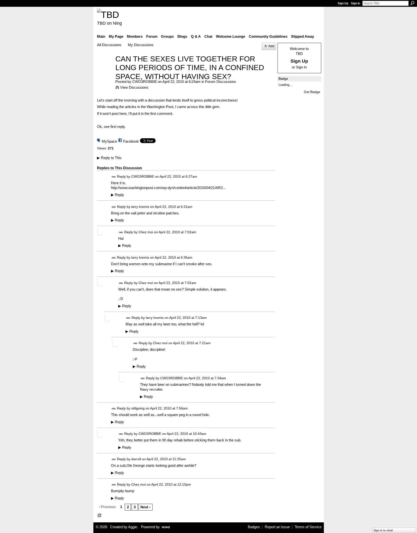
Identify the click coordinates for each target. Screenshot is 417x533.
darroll (136, 459)
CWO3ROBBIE (144, 82)
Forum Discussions (220, 82)
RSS (99, 515)
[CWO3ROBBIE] (104, 68)
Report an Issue (277, 527)
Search (412, 3)
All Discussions (109, 45)
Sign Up (343, 3)
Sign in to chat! (383, 530)
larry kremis (140, 207)
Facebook (131, 141)
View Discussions (134, 87)
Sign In (355, 3)
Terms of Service (308, 527)
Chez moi (146, 232)
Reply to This (109, 158)
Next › (145, 507)
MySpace (109, 141)
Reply (117, 195)
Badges (254, 527)
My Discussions (140, 45)
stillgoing (138, 408)
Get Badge (312, 92)
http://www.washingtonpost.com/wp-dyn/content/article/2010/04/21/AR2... (168, 188)
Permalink (113, 177)
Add (271, 46)
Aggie (132, 527)
